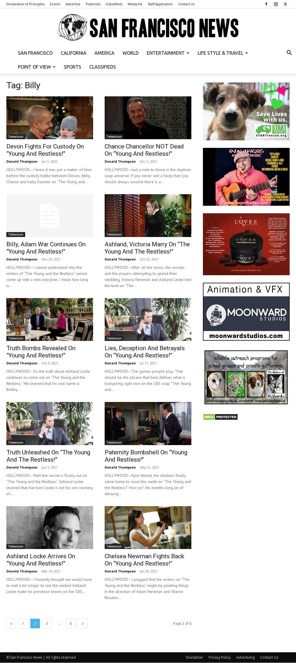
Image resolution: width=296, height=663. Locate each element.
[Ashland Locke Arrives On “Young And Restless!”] (49, 527)
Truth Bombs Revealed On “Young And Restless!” (40, 352)
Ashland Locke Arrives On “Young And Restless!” (40, 560)
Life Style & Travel (220, 53)
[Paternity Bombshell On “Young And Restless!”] (148, 423)
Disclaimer (194, 657)
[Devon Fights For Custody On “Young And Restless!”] (49, 117)
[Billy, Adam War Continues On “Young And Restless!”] (49, 215)
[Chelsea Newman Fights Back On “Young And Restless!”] (148, 527)
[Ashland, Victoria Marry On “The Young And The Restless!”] (148, 215)
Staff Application (160, 4)
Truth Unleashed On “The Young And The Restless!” (48, 456)
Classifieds (102, 66)
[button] (289, 53)
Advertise (73, 4)
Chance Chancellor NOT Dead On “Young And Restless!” (144, 150)
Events (55, 4)
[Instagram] (275, 4)
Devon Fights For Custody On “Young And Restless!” (45, 150)
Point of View (34, 66)
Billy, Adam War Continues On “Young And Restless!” (46, 248)
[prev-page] (11, 623)
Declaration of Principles (25, 4)
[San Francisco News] (148, 27)
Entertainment (166, 53)
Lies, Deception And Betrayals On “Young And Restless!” (145, 352)
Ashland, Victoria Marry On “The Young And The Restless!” (147, 248)
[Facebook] (266, 4)
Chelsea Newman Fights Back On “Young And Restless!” (144, 560)
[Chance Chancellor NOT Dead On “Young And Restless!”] (148, 117)
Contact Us (186, 4)
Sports (72, 66)
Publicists (93, 4)
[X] (285, 4)
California (73, 53)
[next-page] (83, 623)
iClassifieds (114, 4)
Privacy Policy (220, 657)
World (131, 53)
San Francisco (35, 53)
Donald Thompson (22, 161)
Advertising (245, 657)
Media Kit (135, 4)
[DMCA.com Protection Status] (220, 419)
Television (15, 137)
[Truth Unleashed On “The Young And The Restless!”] (49, 423)
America (104, 53)
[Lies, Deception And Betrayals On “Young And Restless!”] (148, 319)
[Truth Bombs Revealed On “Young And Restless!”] (49, 319)
